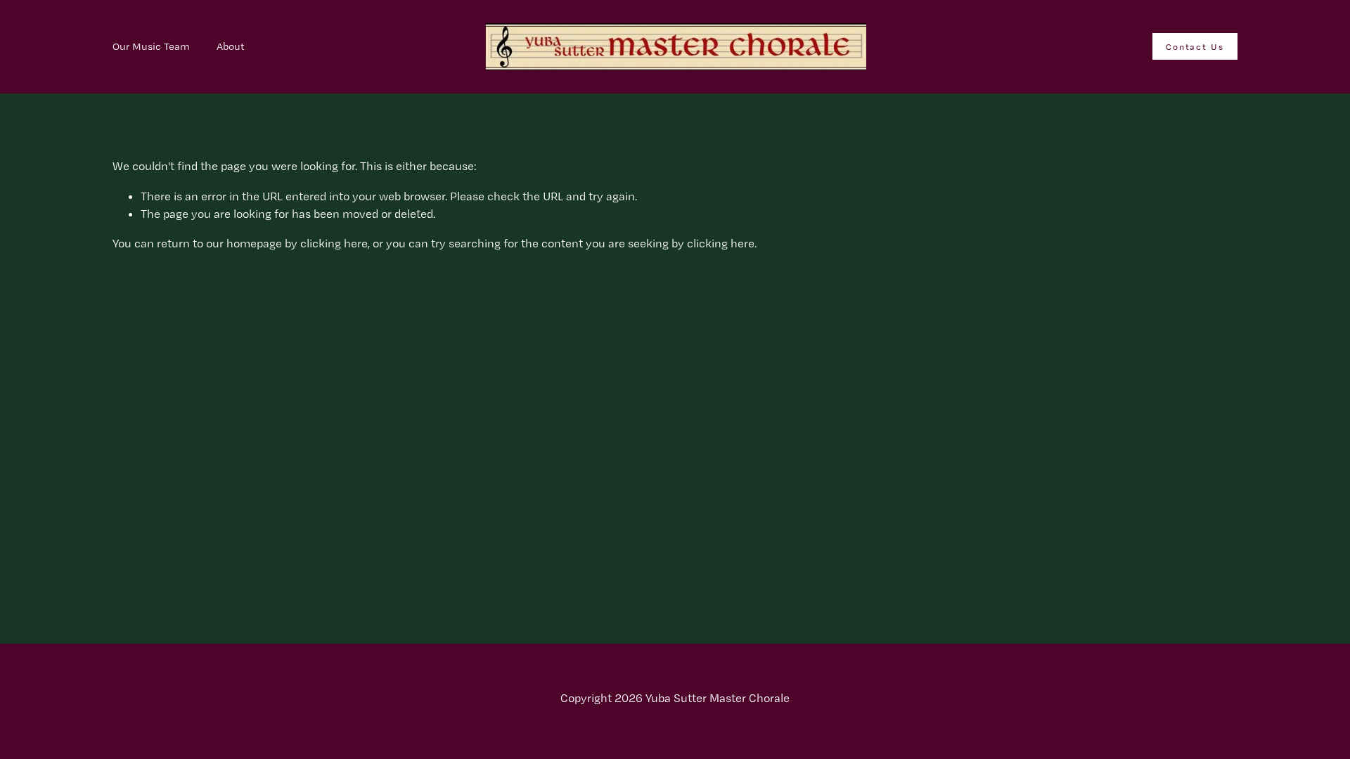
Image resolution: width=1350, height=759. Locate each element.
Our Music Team (151, 46)
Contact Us (1195, 46)
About (231, 46)
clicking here (334, 243)
